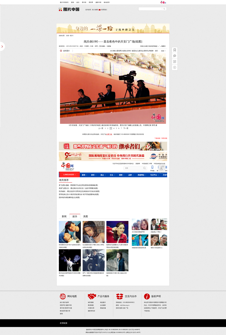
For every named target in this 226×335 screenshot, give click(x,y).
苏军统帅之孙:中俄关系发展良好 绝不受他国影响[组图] (79, 194)
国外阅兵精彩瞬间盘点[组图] (69, 197)
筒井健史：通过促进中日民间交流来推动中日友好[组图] (79, 191)
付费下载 (109, 134)
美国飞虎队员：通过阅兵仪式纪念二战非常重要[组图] (78, 188)
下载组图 (157, 138)
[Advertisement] (113, 18)
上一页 (100, 128)
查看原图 (164, 138)
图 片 (71, 35)
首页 (67, 35)
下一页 (125, 128)
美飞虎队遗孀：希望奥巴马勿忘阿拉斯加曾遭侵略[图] (78, 185)
